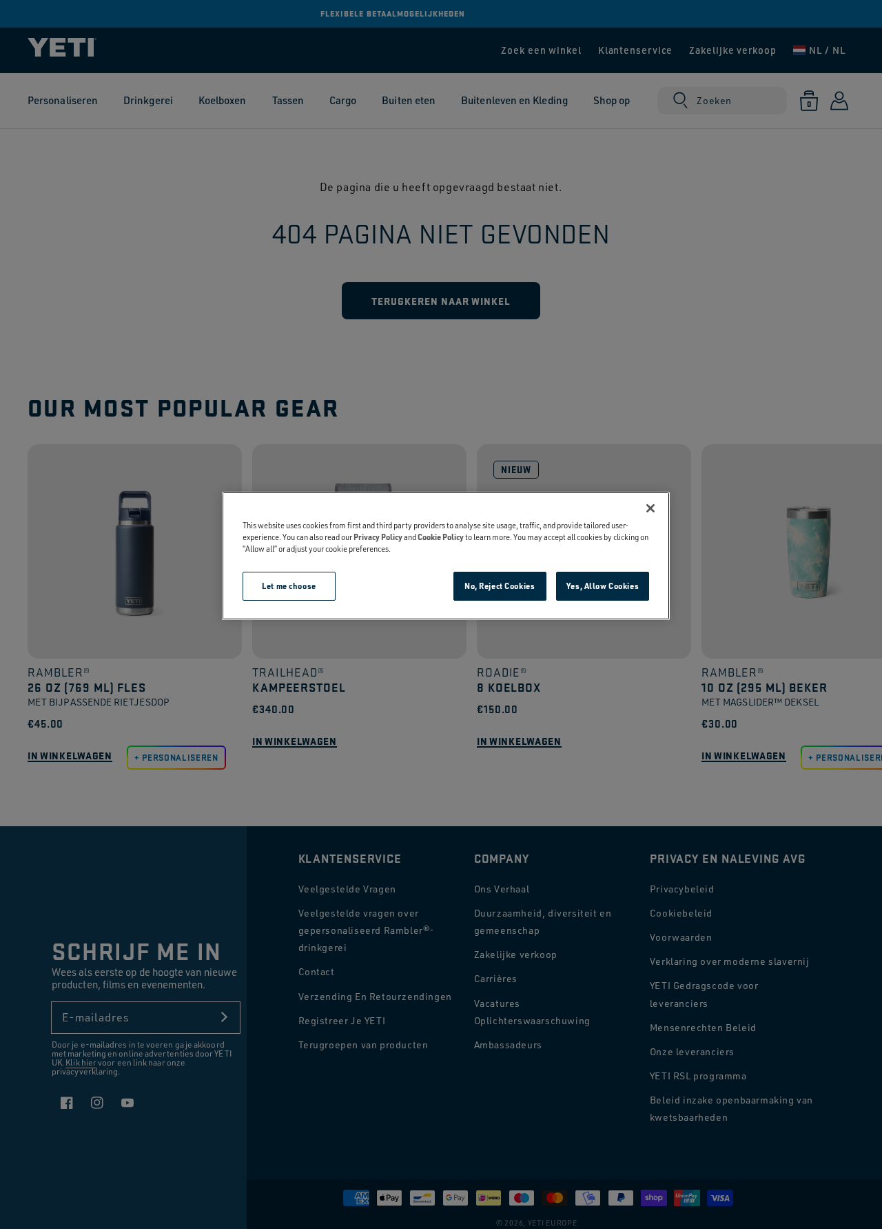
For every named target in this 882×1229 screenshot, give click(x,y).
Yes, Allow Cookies (602, 586)
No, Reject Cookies (499, 586)
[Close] (650, 508)
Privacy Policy (377, 537)
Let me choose (289, 586)
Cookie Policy (441, 537)
